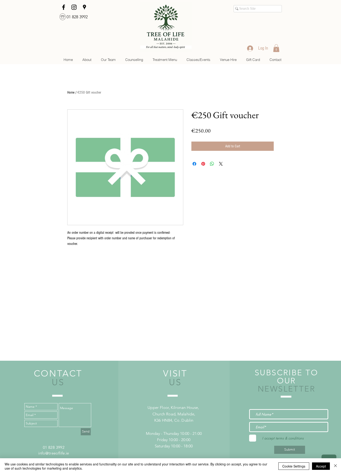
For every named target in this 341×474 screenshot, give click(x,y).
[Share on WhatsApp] (212, 164)
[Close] (335, 466)
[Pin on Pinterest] (203, 164)
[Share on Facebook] (194, 164)
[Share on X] (221, 164)
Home (70, 92)
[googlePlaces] (84, 7)
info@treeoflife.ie (53, 453)
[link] (276, 48)
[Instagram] (74, 7)
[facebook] (63, 7)
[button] (134, 59)
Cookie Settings (293, 466)
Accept (321, 466)
